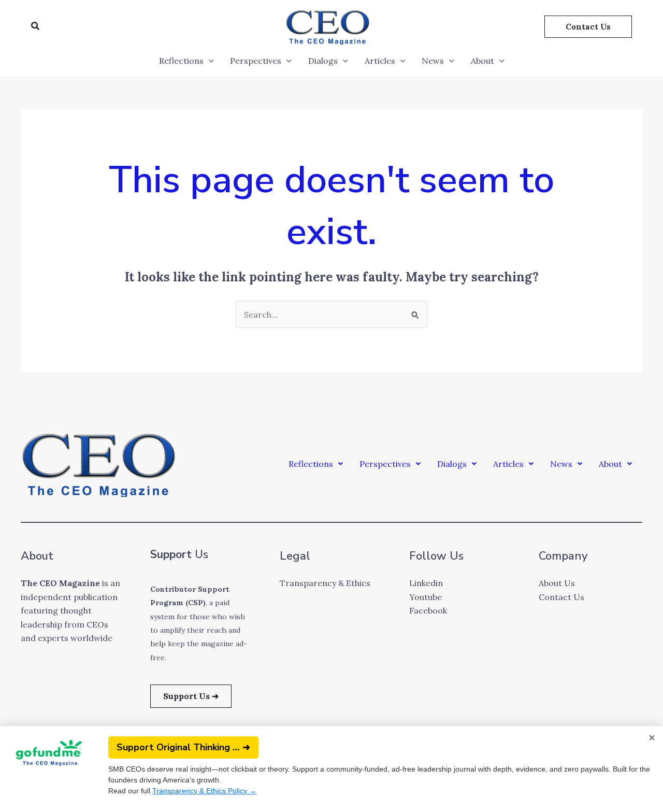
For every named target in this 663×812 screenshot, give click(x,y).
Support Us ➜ (191, 696)
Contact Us (561, 597)
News (433, 60)
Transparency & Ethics (325, 583)
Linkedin (426, 583)
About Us (557, 583)
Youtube (425, 597)
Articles (380, 60)
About (482, 60)
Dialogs (323, 60)
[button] (35, 26)
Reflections (181, 60)
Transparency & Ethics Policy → (204, 791)
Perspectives (255, 60)
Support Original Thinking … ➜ (183, 747)
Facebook (428, 610)
